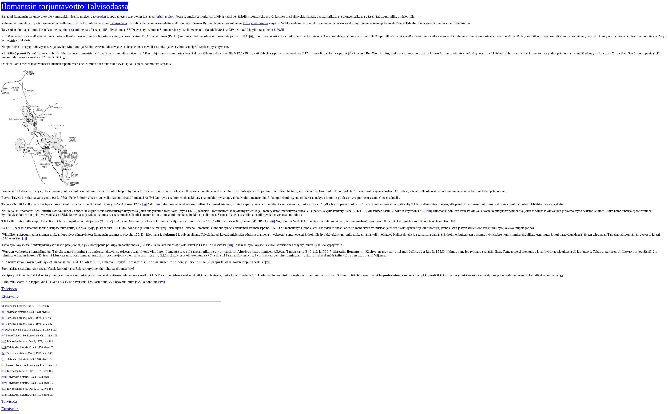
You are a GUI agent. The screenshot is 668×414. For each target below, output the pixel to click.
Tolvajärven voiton (255, 23)
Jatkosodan (98, 16)
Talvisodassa (118, 23)
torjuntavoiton (165, 16)
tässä (71, 29)
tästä (12, 40)
